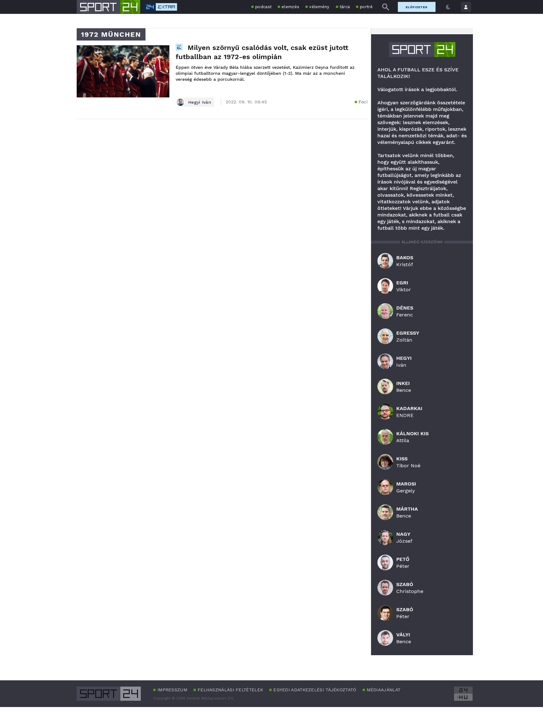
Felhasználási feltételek (230, 689)
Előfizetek (417, 7)
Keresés (385, 7)
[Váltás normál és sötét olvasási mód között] (448, 7)
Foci (363, 101)
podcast (263, 6)
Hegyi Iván (199, 102)
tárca (345, 6)
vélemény (319, 6)
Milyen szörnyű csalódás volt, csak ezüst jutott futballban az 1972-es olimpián (262, 52)
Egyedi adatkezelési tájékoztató (314, 689)
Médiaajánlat (384, 689)
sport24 (422, 49)
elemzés (290, 6)
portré (366, 6)
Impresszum (172, 689)
